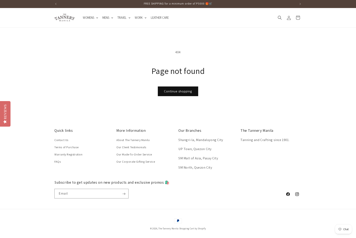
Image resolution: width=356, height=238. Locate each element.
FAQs (57, 161)
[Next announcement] (300, 4)
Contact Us (61, 140)
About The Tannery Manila (133, 140)
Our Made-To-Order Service (134, 154)
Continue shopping (178, 91)
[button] (279, 17)
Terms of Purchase (66, 147)
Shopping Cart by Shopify (192, 228)
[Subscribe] (123, 194)
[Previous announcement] (55, 4)
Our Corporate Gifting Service (135, 161)
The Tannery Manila (168, 228)
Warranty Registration (68, 154)
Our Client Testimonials (131, 147)
